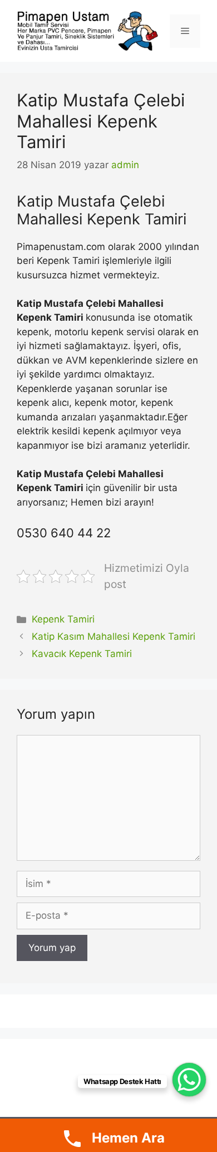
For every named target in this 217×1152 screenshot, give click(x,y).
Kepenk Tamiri (63, 619)
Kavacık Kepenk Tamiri (82, 653)
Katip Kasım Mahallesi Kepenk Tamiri (113, 636)
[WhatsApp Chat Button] (189, 1079)
